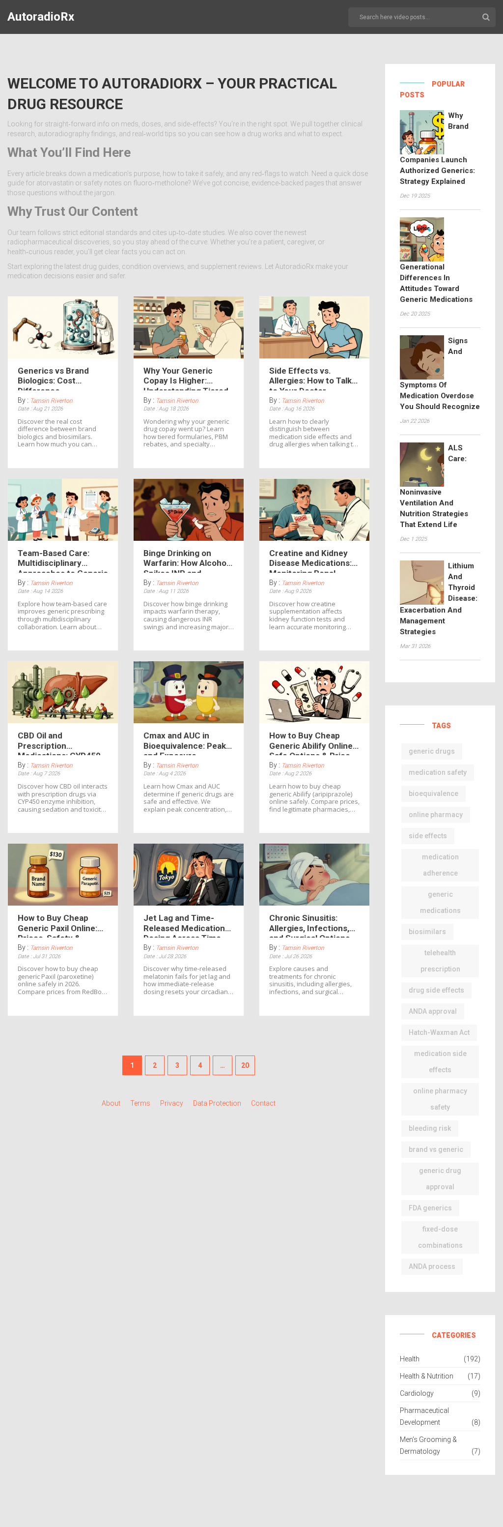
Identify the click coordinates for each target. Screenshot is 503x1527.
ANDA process (432, 1266)
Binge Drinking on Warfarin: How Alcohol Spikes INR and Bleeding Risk (185, 560)
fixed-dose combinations (440, 1237)
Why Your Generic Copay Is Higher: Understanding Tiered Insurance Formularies (187, 378)
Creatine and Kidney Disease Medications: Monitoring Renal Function (310, 560)
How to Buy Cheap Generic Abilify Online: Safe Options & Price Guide (312, 743)
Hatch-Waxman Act (439, 1032)
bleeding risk (430, 1128)
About (111, 1103)
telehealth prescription (440, 961)
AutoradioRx (40, 17)
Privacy (171, 1103)
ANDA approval (433, 1011)
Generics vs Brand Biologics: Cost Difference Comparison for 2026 (59, 378)
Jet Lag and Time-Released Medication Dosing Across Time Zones (184, 925)
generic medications (440, 902)
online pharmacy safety (440, 1099)
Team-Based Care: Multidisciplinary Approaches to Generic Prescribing (63, 560)
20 (245, 1065)
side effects (428, 836)
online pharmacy (436, 815)
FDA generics (430, 1208)
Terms (140, 1103)
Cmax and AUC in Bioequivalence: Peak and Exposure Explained (184, 743)
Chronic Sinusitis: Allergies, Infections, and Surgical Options (309, 925)
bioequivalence (433, 793)
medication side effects (440, 1062)
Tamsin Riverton (51, 400)
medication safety (438, 772)
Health (409, 1359)
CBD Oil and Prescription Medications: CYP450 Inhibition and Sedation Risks (62, 743)
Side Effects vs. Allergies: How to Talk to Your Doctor (310, 378)
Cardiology (417, 1393)
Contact (263, 1103)
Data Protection (217, 1103)
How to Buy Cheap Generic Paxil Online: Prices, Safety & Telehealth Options (57, 925)
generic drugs (432, 751)
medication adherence (440, 865)
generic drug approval (440, 1179)
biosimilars (427, 932)
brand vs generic (436, 1149)
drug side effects (436, 990)
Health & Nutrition (426, 1376)
